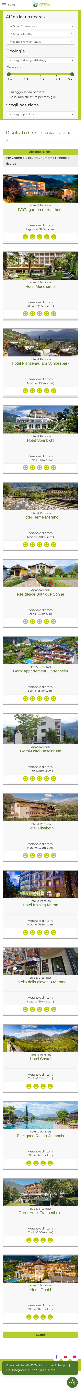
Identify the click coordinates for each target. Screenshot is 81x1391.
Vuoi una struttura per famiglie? (34, 97)
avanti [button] (40, 1334)
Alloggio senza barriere (27, 92)
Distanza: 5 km (40, 151)
